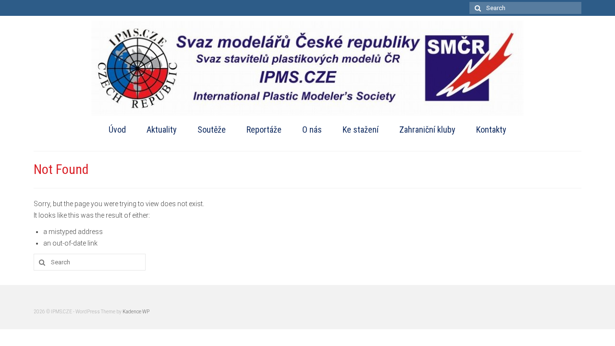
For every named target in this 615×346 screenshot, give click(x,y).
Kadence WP (136, 311)
